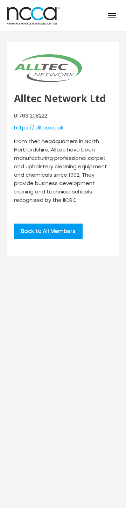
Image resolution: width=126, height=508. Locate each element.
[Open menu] (112, 16)
